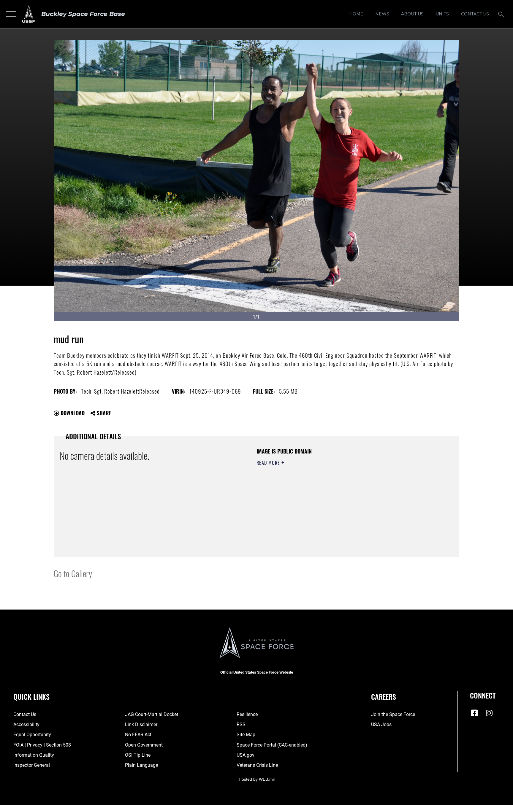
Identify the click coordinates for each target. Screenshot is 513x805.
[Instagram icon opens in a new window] (489, 713)
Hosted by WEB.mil (257, 779)
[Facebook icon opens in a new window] (474, 713)
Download (72, 413)
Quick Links (31, 696)
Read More (268, 462)
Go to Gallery (73, 573)
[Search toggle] (501, 14)
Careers (383, 696)
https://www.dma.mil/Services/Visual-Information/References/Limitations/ (326, 500)
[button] (9, 14)
